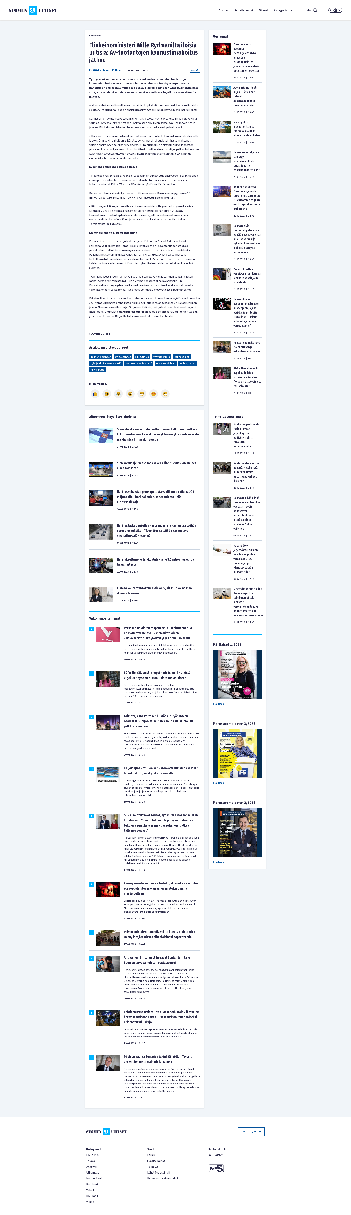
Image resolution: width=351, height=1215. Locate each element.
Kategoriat (281, 10)
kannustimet (181, 357)
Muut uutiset (94, 1178)
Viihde (90, 1202)
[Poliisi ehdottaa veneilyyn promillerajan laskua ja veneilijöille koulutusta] (222, 279)
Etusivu (224, 10)
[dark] (331, 10)
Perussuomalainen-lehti (162, 1178)
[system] (335, 10)
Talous (107, 70)
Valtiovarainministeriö (139, 363)
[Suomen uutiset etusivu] (36, 10)
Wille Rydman (187, 363)
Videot (263, 10)
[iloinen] (106, 393)
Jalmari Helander (101, 357)
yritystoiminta (161, 357)
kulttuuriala (142, 357)
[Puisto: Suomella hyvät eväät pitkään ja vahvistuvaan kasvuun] (222, 350)
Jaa (193, 70)
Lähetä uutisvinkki (158, 1173)
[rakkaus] (153, 393)
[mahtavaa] (141, 393)
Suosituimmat (243, 10)
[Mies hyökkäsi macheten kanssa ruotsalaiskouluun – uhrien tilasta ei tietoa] (222, 132)
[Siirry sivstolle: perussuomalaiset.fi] (236, 1168)
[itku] (118, 393)
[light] (339, 10)
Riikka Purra (97, 370)
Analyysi (91, 1167)
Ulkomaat (92, 1173)
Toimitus (152, 1167)
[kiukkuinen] (130, 393)
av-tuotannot (123, 357)
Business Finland (165, 363)
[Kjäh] (165, 393)
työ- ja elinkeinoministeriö (106, 363)
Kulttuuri (117, 70)
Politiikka (95, 70)
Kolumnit (92, 1196)
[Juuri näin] (95, 393)
